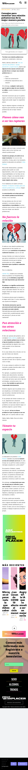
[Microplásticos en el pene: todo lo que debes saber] (5, 578)
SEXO (14, 679)
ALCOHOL (14, 684)
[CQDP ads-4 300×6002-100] (14, 515)
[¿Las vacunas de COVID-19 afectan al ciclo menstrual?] (14, 578)
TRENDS (14, 689)
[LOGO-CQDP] (8, 3)
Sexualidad (5, 9)
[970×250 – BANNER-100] (14, 631)
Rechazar (22, 764)
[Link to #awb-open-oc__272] (20, 3)
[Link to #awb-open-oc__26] (25, 3)
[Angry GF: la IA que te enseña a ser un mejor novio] (22, 578)
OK (13, 764)
